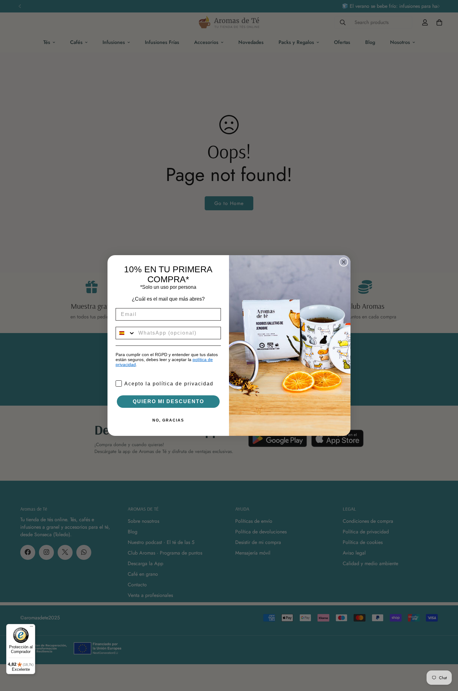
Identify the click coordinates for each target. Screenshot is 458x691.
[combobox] (125, 333)
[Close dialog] (343, 262)
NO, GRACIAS (168, 420)
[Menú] (31, 627)
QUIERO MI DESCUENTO (168, 401)
